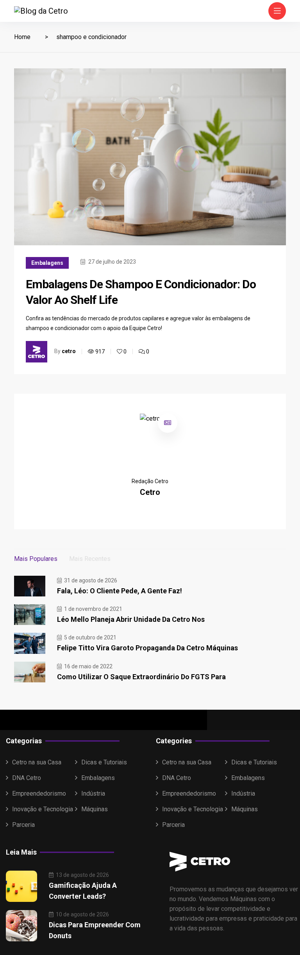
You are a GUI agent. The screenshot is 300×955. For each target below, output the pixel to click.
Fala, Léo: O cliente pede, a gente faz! (119, 591)
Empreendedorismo (39, 793)
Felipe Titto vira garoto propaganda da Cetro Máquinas (147, 648)
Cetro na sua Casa (36, 762)
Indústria (93, 793)
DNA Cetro (26, 778)
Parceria (23, 824)
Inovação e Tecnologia (42, 809)
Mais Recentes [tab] (90, 558)
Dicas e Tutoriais (104, 762)
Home (22, 37)
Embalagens (47, 263)
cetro (69, 351)
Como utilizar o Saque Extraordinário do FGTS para (141, 677)
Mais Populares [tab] (35, 558)
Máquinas (94, 809)
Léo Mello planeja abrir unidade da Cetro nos (131, 619)
